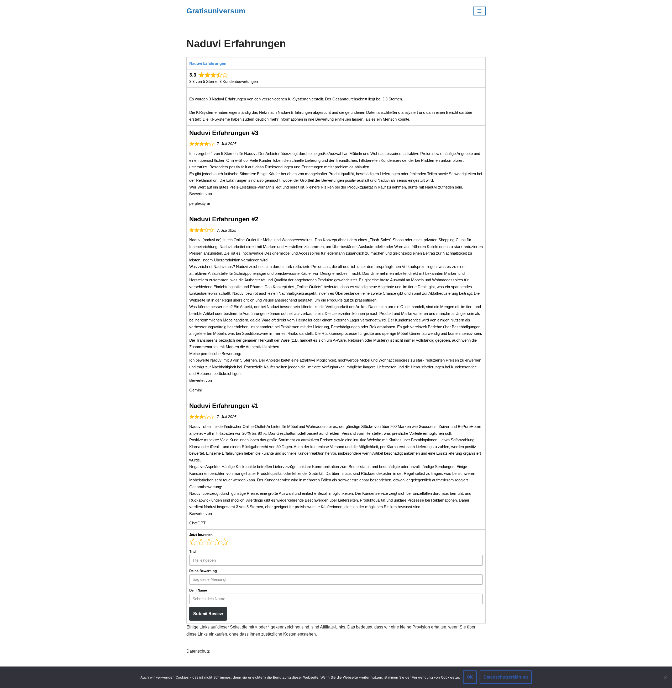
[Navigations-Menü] (479, 11)
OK (470, 677)
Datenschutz (198, 651)
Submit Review (208, 613)
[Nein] (665, 677)
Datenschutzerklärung (506, 677)
